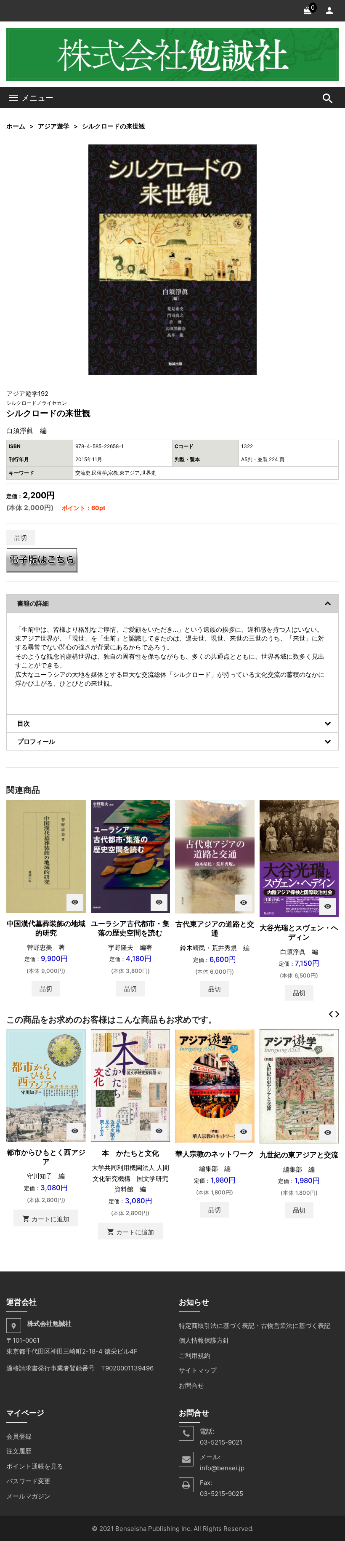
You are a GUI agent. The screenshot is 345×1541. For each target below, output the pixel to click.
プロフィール (36, 741)
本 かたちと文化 (130, 1153)
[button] (249, 152)
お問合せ (191, 1385)
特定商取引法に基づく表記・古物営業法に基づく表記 (254, 1326)
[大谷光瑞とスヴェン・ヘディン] (299, 858)
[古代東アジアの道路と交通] (215, 856)
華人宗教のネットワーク (214, 1154)
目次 (23, 723)
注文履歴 (19, 1451)
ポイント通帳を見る (34, 1466)
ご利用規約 (194, 1355)
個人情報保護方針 (204, 1340)
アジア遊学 (53, 126)
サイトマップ (198, 1370)
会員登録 (19, 1436)
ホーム (15, 126)
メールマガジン (28, 1496)
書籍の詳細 (33, 603)
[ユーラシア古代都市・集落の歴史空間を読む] (130, 856)
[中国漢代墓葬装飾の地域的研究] (46, 856)
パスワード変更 (28, 1481)
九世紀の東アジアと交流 (299, 1155)
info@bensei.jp (222, 1468)
